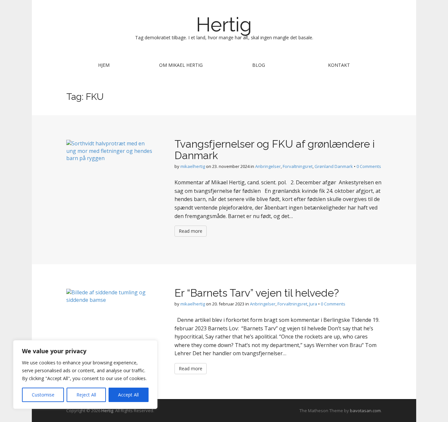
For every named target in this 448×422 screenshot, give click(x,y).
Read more (190, 231)
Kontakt (339, 65)
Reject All (86, 395)
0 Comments (368, 166)
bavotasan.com (365, 410)
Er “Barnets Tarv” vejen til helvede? (256, 293)
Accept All (128, 395)
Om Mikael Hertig (181, 65)
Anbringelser (268, 166)
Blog (258, 65)
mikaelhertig (192, 166)
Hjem (104, 65)
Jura (313, 304)
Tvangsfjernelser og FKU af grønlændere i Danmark (274, 149)
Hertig (224, 24)
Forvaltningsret (298, 166)
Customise (43, 395)
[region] (85, 374)
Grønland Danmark (334, 166)
